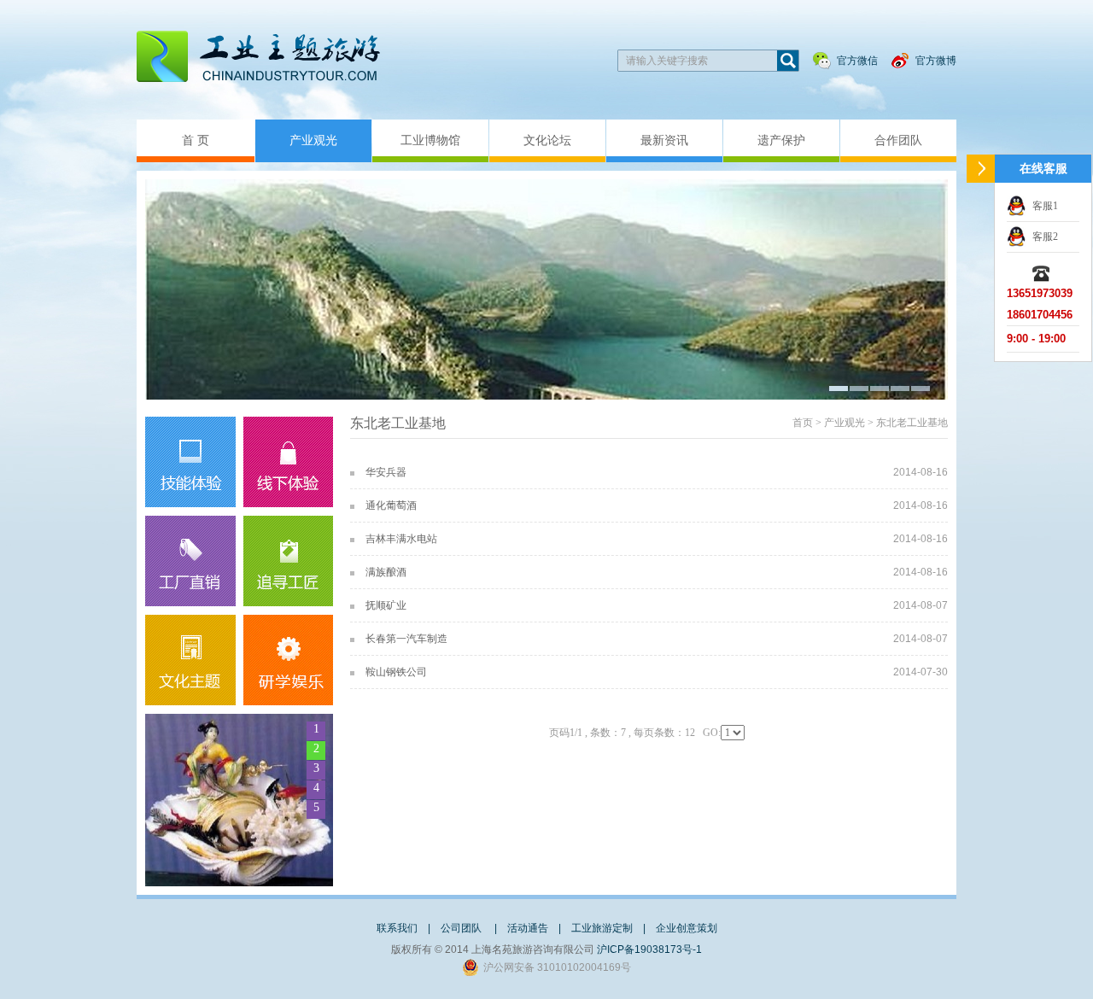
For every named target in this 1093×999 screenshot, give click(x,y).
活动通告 (527, 928)
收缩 (981, 169)
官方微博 (935, 61)
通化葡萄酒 (391, 505)
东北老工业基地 (912, 423)
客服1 (1045, 206)
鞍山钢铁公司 (396, 672)
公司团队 (462, 928)
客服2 (1045, 236)
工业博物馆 (430, 140)
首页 (802, 423)
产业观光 (313, 140)
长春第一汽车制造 (406, 639)
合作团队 (898, 140)
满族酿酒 (385, 572)
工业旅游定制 (602, 928)
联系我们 (397, 928)
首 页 (195, 140)
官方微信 (857, 61)
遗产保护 (781, 140)
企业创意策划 (686, 928)
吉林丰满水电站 (401, 539)
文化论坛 (547, 140)
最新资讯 (664, 140)
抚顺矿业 (385, 605)
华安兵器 (385, 472)
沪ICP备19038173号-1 (649, 949)
